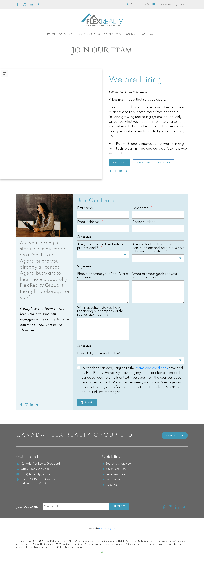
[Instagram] (24, 4)
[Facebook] (17, 4)
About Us (119, 162)
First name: (86, 208)
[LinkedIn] (31, 4)
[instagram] (172, 508)
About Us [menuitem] (65, 34)
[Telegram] (38, 4)
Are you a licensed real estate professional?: (100, 246)
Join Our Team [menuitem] (89, 34)
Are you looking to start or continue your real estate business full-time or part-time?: (158, 248)
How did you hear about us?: (99, 353)
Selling (147, 34)
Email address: (89, 222)
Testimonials (114, 479)
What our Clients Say (153, 162)
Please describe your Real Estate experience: (102, 275)
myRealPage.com (108, 529)
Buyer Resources (116, 469)
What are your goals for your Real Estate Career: (154, 275)
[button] (120, 162)
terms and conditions (152, 368)
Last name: (141, 208)
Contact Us (174, 435)
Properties (110, 34)
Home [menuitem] (51, 34)
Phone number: (144, 222)
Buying (130, 34)
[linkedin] (178, 508)
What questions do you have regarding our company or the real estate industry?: (100, 311)
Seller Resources (116, 474)
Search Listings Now (119, 463)
